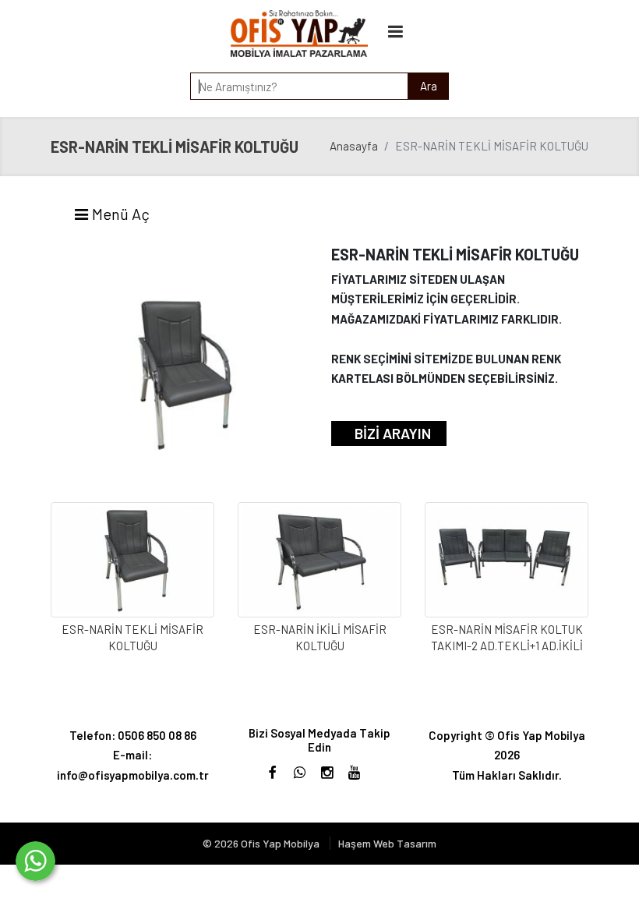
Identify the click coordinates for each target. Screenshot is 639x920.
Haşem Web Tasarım (387, 843)
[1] (396, 31)
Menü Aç (119, 213)
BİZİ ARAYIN (393, 433)
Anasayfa (354, 146)
